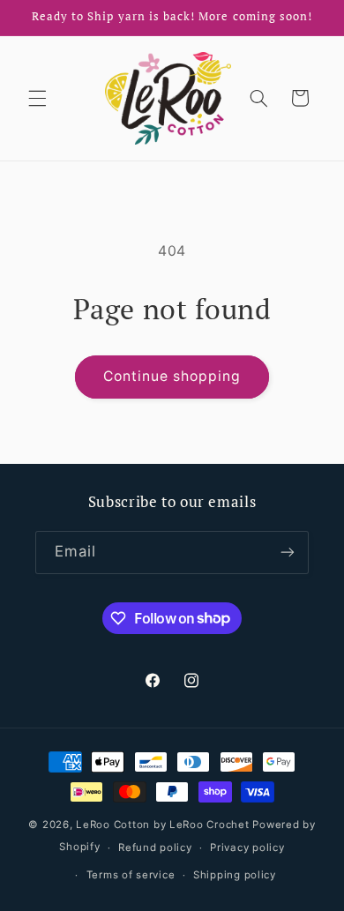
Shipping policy (234, 875)
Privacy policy (247, 847)
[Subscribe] (287, 552)
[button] (37, 98)
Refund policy (155, 847)
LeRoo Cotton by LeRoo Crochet (162, 824)
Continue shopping (172, 376)
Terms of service (131, 875)
